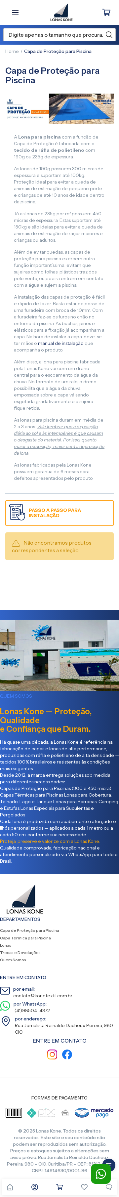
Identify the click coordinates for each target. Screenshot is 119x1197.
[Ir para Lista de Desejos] (84, 1187)
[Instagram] (52, 1055)
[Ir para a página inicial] (10, 1187)
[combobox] (59, 34)
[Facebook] (67, 1055)
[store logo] (58, 12)
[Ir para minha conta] (34, 1187)
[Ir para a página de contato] (109, 1187)
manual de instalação (61, 343)
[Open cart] (59, 1187)
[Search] (109, 34)
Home (12, 51)
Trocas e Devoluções (20, 952)
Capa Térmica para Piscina (25, 937)
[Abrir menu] (16, 13)
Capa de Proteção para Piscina (29, 930)
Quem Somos (13, 959)
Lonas (5, 945)
